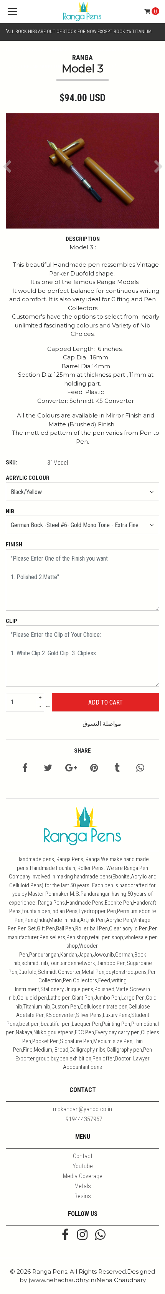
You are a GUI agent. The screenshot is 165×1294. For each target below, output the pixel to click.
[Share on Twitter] (48, 769)
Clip (11, 621)
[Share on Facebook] (25, 769)
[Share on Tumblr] (117, 769)
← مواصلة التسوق (83, 714)
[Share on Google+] (71, 769)
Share (82, 750)
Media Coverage (82, 1176)
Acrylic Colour (28, 477)
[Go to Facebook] (65, 1235)
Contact (82, 1156)
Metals (82, 1186)
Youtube (83, 1166)
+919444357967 (82, 1119)
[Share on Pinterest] (94, 769)
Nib (10, 511)
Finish (14, 544)
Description (83, 238)
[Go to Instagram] (82, 1235)
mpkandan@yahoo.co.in (82, 1109)
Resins (82, 1196)
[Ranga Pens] (82, 11)
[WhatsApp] (100, 1235)
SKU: (11, 462)
